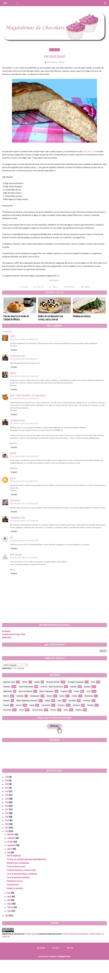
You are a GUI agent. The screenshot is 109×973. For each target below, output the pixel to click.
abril (9, 900)
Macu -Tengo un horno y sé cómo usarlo (28, 395)
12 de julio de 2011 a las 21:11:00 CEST (25, 521)
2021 (7, 795)
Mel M (12, 478)
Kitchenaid (6, 631)
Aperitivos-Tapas (9, 682)
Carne (93, 682)
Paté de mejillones (14, 856)
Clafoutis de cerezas (14, 881)
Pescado (6, 705)
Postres (19, 705)
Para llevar (87, 701)
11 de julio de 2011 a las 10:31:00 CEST (25, 398)
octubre (10, 842)
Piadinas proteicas (82, 316)
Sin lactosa (7, 710)
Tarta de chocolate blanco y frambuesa (22, 874)
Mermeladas (89, 696)
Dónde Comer (7, 691)
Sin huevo (90, 705)
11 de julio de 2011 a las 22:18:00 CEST (25, 456)
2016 (7, 813)
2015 (7, 817)
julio (9, 852)
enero (9, 911)
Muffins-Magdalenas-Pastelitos (26, 701)
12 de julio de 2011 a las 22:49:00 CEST (25, 540)
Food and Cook (89, 151)
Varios (66, 710)
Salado (32, 705)
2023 (7, 788)
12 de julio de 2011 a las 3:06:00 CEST (25, 481)
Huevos (62, 696)
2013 (7, 824)
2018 (7, 806)
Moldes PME (6, 637)
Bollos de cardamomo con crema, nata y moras (50, 318)
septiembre (11, 845)
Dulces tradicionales (46, 691)
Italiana (74, 696)
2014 (7, 820)
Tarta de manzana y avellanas (18, 877)
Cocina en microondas (26, 687)
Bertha (13, 373)
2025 (7, 780)
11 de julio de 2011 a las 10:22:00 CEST (25, 376)
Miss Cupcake (16, 554)
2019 (7, 802)
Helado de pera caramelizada (18, 863)
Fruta (88, 691)
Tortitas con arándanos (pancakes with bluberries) (26, 859)
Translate (20, 668)
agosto (10, 849)
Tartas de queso (37, 710)
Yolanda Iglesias (17, 356)
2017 (7, 809)
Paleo (59, 701)
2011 (7, 831)
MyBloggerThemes (65, 956)
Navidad (47, 701)
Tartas (21, 710)
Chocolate (6, 687)
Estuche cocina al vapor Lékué (13, 634)
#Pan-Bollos (54, 280)
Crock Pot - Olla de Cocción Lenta (52, 687)
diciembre (11, 834)
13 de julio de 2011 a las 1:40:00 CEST (25, 558)
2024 (7, 784)
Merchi (13, 453)
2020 (7, 799)
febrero (10, 907)
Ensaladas (64, 691)
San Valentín (46, 705)
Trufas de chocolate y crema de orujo (21, 870)
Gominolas (20, 696)
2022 (7, 791)
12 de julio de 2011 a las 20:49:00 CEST (25, 503)
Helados (49, 696)
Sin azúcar (61, 705)
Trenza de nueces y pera (16, 866)
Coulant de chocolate (15, 888)
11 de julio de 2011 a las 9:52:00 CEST (25, 339)
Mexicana (6, 701)
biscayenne (15, 500)
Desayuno (87, 687)
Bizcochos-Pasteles (53, 682)
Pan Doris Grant (13, 885)
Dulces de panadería (25, 691)
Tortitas (53, 710)
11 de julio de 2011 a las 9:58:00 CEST (25, 359)
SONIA (12, 336)
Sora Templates (51, 956)
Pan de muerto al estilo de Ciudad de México (16, 318)
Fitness (76, 691)
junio (9, 893)
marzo (9, 904)
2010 (7, 915)
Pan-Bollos (54, 50)
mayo (9, 896)
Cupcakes (73, 687)
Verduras (79, 710)
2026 (7, 777)
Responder (14, 350)
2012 (7, 828)
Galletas (6, 696)
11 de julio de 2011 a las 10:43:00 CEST (25, 423)
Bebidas (37, 682)
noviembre (11, 838)
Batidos (25, 682)
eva (11, 537)
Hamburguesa (34, 696)
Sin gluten (76, 705)
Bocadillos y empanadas (76, 682)
